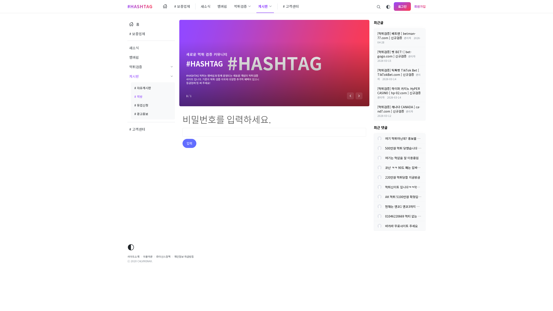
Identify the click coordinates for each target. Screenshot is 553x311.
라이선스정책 (163, 256)
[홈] (165, 6)
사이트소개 (133, 256)
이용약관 (148, 256)
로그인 (402, 6)
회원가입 (420, 6)
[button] (350, 95)
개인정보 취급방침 (184, 256)
